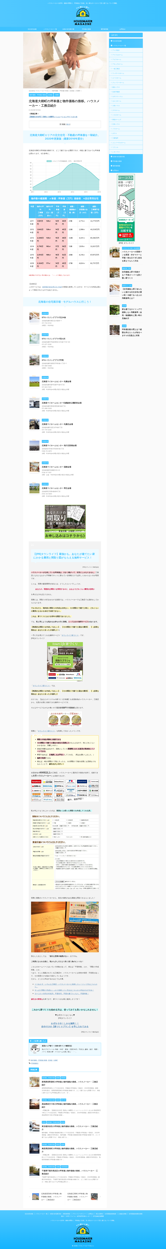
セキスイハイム (117, 96)
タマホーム (116, 110)
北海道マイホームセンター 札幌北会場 (57, 424)
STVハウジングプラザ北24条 (54, 317)
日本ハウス (116, 124)
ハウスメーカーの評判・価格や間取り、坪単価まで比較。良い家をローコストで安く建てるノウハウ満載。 (83, 1220)
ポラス (114, 133)
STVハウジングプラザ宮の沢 (53, 339)
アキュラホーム (117, 64)
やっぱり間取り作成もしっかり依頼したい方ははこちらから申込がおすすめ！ (64, 990)
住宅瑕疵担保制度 (110, 1214)
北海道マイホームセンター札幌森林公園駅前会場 (62, 403)
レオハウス (116, 152)
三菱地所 (115, 138)
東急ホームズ (116, 119)
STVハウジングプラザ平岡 (53, 360)
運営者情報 (104, 29)
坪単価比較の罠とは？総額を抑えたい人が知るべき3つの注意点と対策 (132, 332)
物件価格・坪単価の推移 (39, 1060)
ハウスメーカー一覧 (50, 29)
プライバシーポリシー (79, 1214)
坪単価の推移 (86, 29)
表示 (68, 124)
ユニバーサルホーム (119, 142)
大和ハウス (116, 106)
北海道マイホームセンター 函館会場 (56, 467)
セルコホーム (116, 101)
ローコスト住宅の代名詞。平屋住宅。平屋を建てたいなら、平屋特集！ (62, 993)
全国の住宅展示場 (68, 29)
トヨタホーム (116, 115)
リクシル (115, 147)
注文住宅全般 (32, 29)
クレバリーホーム (118, 82)
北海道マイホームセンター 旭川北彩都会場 (59, 445)
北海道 (50, 1060)
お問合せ (122, 29)
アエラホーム (116, 59)
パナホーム (116, 129)
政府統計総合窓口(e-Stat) (52, 287)
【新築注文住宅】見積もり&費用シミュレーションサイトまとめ (53, 117)
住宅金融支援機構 (98, 1216)
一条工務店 (116, 69)
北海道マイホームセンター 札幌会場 (56, 381)
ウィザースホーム (118, 73)
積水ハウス (116, 87)
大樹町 (55, 1060)
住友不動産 (116, 92)
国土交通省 (99, 1214)
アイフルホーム (117, 55)
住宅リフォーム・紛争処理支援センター (78, 1216)
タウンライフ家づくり (70, 635)
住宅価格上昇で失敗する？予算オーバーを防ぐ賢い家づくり (132, 275)
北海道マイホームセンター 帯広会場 (56, 488)
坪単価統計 (35, 1063)
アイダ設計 (116, 50)
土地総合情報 (122, 1214)
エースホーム (116, 78)
